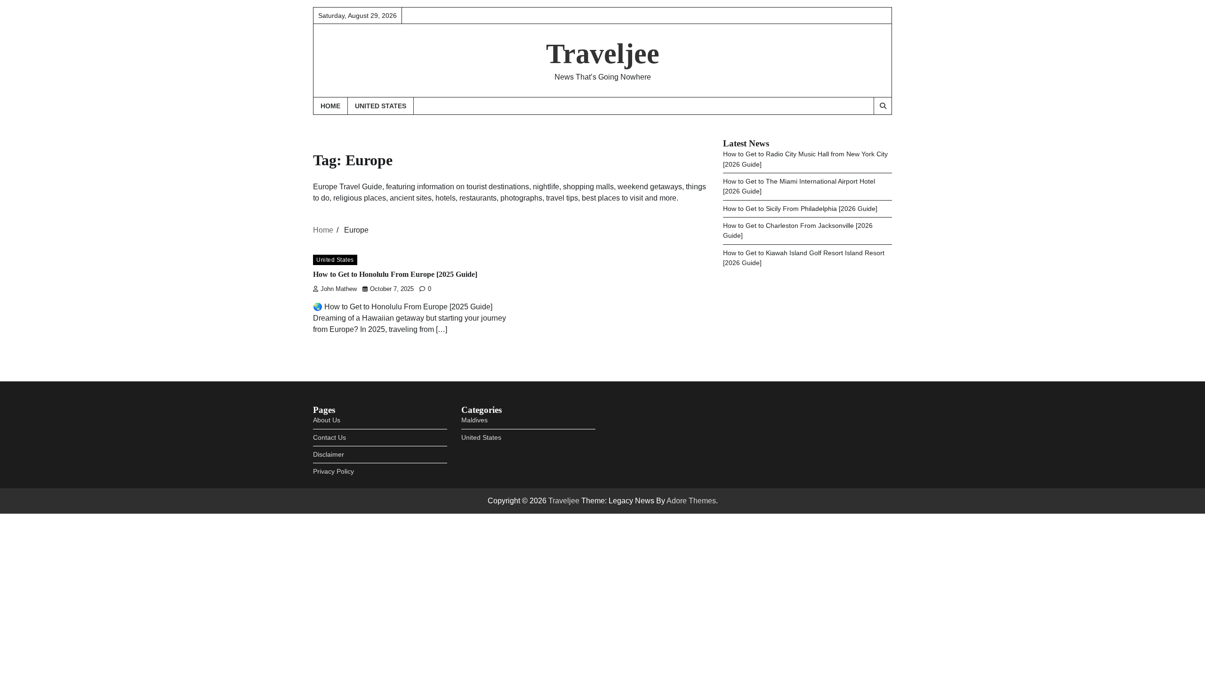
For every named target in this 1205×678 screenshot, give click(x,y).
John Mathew (339, 289)
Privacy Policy (333, 471)
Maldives (474, 420)
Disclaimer (328, 454)
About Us (326, 420)
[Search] (883, 106)
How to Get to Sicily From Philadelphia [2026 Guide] (800, 208)
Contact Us (329, 437)
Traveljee (602, 53)
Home (330, 106)
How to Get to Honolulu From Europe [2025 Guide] (395, 274)
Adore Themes (691, 501)
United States (380, 106)
